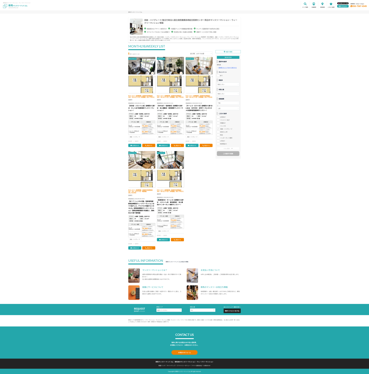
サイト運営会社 (197, 365)
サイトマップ (171, 365)
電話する (149, 145)
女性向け (223, 117)
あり (221, 75)
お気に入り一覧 (344, 3)
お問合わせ (135, 145)
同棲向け (223, 123)
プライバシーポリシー (184, 365)
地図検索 (322, 7)
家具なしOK (223, 132)
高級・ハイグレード (226, 129)
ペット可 (223, 126)
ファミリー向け (225, 120)
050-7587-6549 (359, 6)
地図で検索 (229, 52)
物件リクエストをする (232, 311)
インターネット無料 (226, 138)
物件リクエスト (343, 6)
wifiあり (222, 141)
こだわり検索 (331, 7)
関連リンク (162, 365)
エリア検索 (305, 7)
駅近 (221, 135)
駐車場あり (223, 144)
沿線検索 (314, 7)
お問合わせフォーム (184, 352)
